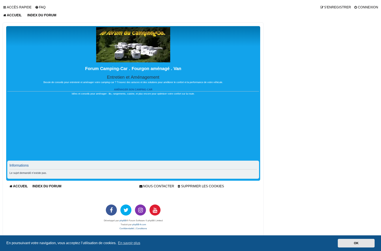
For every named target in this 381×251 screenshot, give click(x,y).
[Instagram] (140, 210)
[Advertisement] (133, 130)
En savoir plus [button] (129, 243)
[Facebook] (111, 210)
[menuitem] (40, 7)
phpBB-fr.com (139, 224)
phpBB (123, 220)
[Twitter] (125, 210)
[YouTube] (155, 210)
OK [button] (356, 243)
